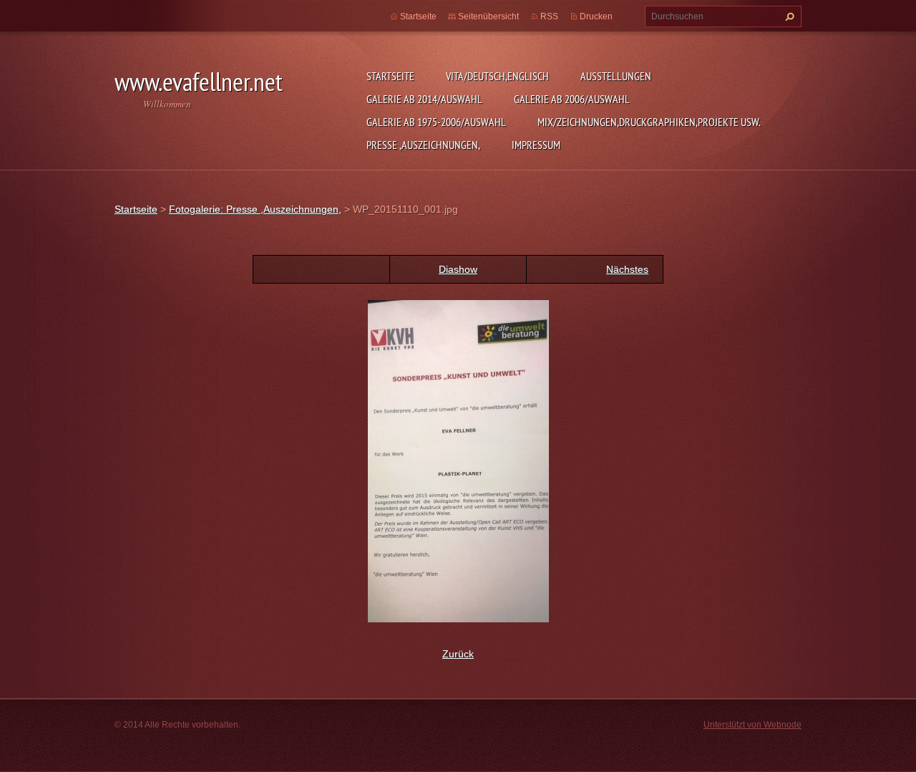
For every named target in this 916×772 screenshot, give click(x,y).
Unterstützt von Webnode (752, 725)
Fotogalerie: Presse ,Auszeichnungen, (255, 209)
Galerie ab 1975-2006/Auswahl (436, 122)
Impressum (536, 144)
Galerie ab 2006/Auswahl (572, 99)
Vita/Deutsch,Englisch (497, 76)
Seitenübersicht (488, 16)
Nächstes (627, 269)
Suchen (788, 16)
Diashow (458, 269)
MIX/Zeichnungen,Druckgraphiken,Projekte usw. (649, 122)
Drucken (596, 16)
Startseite (390, 76)
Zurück (458, 654)
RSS (549, 16)
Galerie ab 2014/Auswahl (424, 99)
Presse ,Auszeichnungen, (423, 144)
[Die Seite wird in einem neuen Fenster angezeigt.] (458, 460)
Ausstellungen (615, 76)
